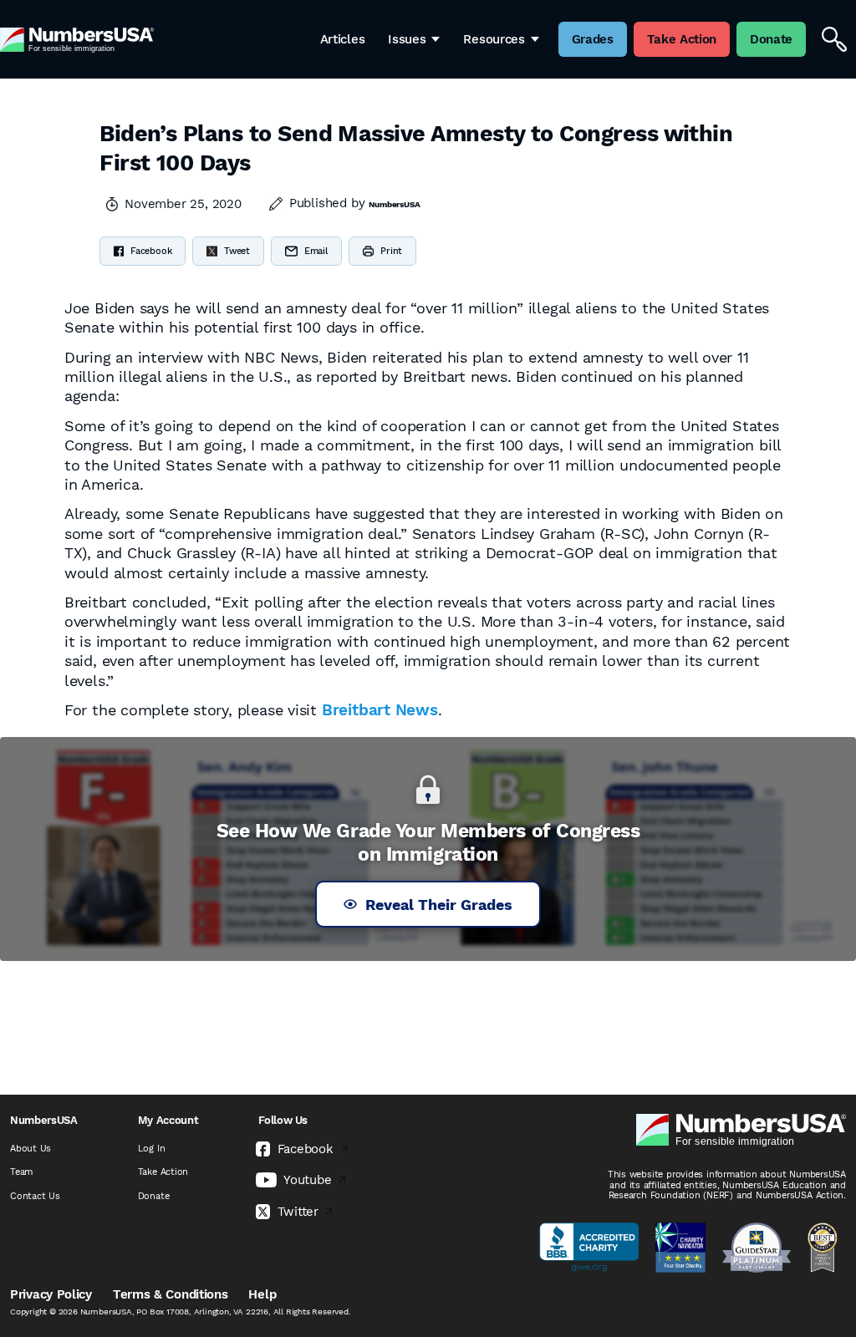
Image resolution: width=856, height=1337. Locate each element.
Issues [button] (406, 39)
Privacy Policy (51, 1294)
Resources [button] (493, 39)
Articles (342, 39)
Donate (154, 1196)
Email (316, 251)
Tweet (237, 251)
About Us (30, 1148)
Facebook (150, 251)
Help (262, 1294)
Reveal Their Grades (438, 904)
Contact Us (35, 1196)
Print (391, 251)
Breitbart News (380, 710)
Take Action (163, 1172)
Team (21, 1172)
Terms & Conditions (170, 1294)
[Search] (834, 39)
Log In (152, 1148)
